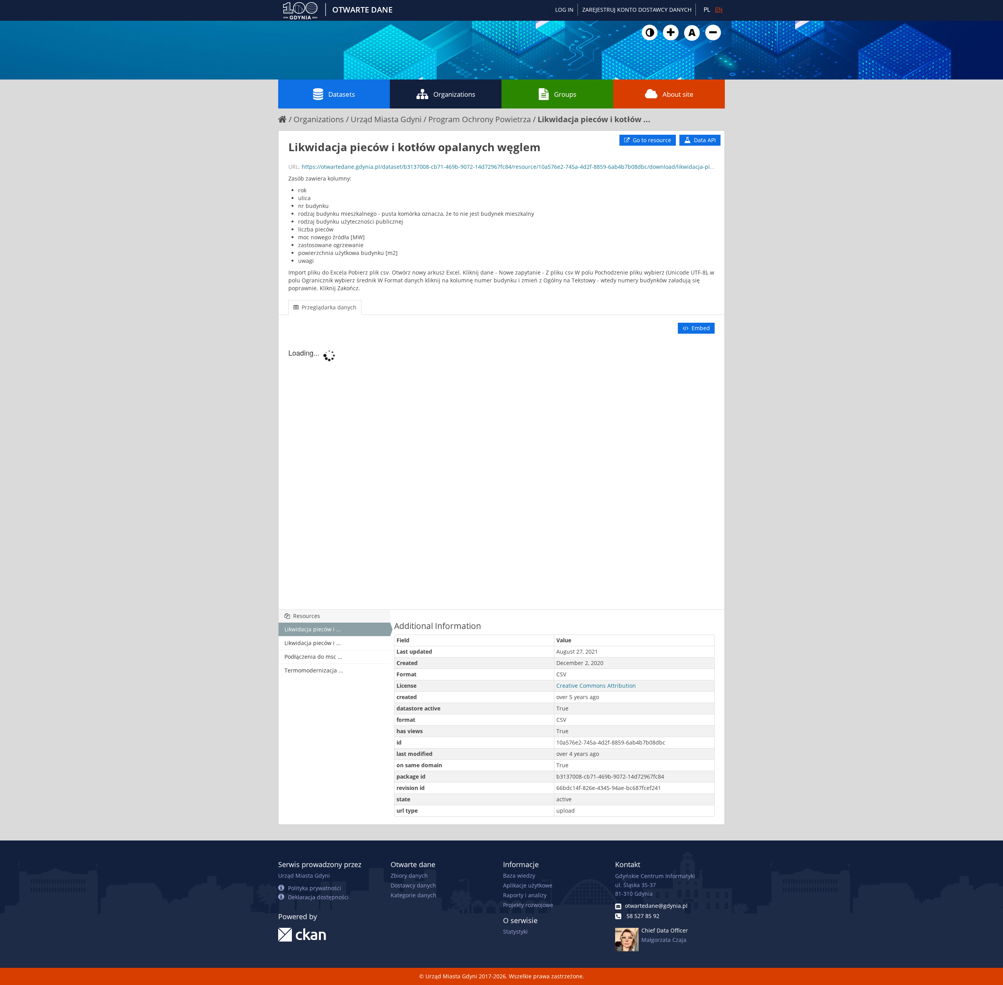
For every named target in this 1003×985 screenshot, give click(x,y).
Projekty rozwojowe (528, 905)
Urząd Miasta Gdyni (386, 119)
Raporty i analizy (525, 895)
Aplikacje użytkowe (527, 885)
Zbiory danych (409, 875)
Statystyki (515, 931)
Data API (704, 140)
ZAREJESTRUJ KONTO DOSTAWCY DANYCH (637, 9)
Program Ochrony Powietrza (479, 119)
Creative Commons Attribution (596, 685)
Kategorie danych (413, 895)
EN (718, 9)
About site (678, 94)
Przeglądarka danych (328, 307)
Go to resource (651, 140)
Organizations (454, 94)
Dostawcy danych (413, 885)
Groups (565, 94)
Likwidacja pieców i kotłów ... (594, 119)
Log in (564, 9)
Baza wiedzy (519, 875)
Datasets (341, 94)
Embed (700, 328)
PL (707, 9)
